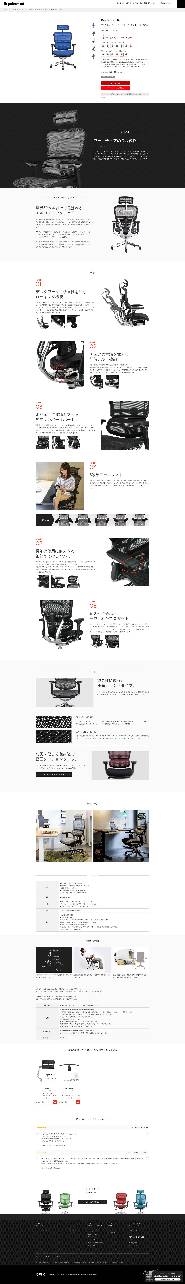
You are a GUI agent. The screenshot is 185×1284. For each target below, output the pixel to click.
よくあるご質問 (92, 1245)
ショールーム (134, 1244)
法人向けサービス (136, 1238)
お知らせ (55, 1262)
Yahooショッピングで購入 (116, 88)
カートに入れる (55, 1102)
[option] (63, 44)
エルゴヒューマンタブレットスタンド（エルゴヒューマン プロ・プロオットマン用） (46, 1093)
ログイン (135, 3)
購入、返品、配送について (148, 3)
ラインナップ (91, 1239)
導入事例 (110, 1230)
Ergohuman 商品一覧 (41, 1230)
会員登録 (128, 3)
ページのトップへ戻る (92, 1217)
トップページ (7, 9)
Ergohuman (20, 9)
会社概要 (91, 1262)
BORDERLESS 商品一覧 (67, 1230)
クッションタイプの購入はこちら (54, 774)
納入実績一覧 (111, 1233)
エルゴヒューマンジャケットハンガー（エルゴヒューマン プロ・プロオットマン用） (69, 1093)
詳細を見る (41, 1102)
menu (181, 4)
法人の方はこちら (166, 3)
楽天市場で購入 (115, 83)
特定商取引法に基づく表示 (79, 1262)
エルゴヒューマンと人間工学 (95, 1242)
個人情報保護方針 (64, 1262)
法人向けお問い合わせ (102, 1262)
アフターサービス (133, 1230)
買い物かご (120, 3)
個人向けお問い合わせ (117, 1262)
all (13, 9)
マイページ (57, 1256)
